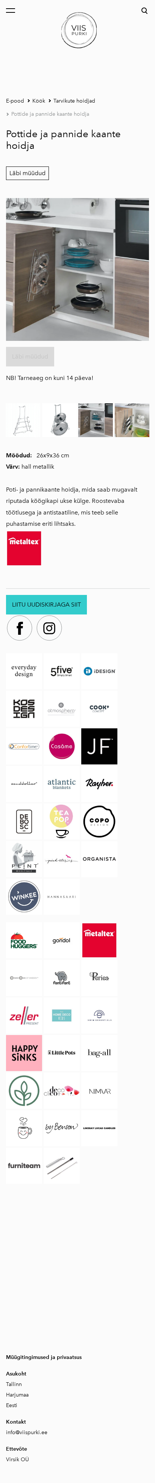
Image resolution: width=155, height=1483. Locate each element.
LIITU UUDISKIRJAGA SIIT (46, 604)
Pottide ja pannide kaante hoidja (50, 114)
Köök (38, 101)
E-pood (15, 101)
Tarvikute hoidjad (74, 101)
